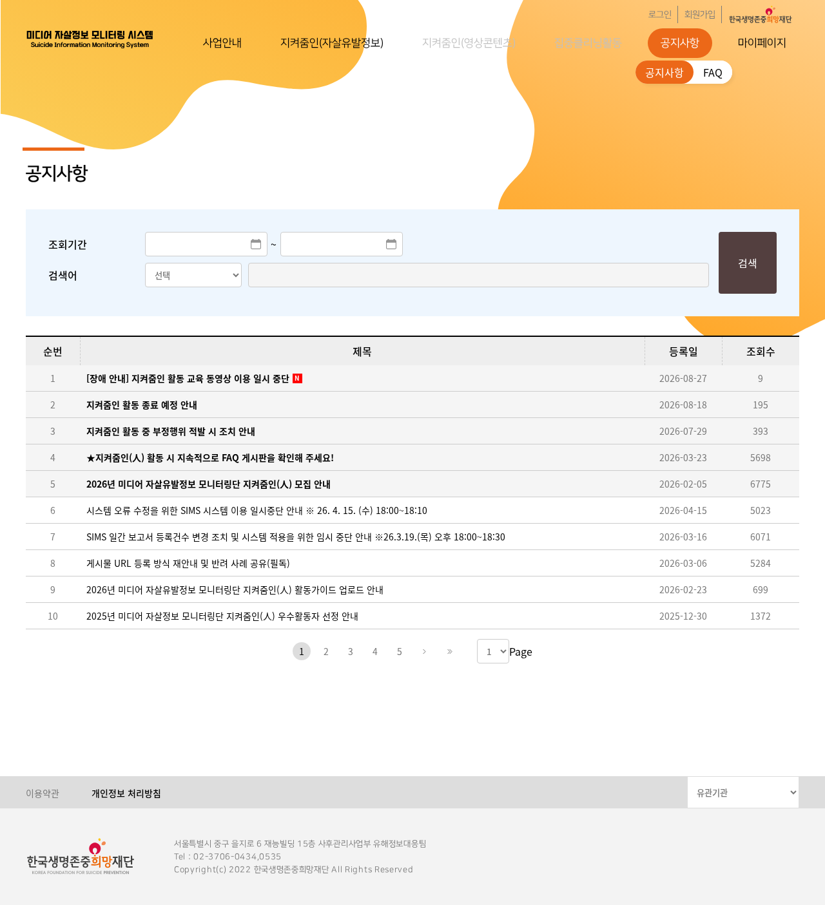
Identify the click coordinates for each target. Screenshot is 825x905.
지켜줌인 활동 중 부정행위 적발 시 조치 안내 (170, 430)
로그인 (660, 15)
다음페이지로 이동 (424, 651)
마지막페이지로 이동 (449, 651)
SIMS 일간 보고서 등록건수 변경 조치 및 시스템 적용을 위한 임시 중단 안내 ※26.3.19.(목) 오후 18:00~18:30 (295, 536)
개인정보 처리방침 (126, 792)
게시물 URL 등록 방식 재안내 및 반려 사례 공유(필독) (188, 563)
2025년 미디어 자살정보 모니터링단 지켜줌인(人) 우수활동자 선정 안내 (222, 615)
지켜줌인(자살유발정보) (331, 43)
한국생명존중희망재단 (90, 38)
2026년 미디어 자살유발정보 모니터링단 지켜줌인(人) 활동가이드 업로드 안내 (234, 589)
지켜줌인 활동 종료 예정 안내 (141, 404)
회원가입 (699, 15)
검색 (747, 263)
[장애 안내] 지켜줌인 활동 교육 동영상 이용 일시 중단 (187, 378)
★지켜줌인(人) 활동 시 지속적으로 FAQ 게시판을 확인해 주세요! (210, 457)
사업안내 (222, 43)
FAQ (713, 72)
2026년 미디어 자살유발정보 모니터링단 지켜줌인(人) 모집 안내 (208, 483)
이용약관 (42, 792)
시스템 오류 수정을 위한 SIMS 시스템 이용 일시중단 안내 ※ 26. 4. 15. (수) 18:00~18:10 (256, 510)
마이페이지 (762, 43)
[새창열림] (760, 14)
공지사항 (680, 43)
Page (520, 651)
